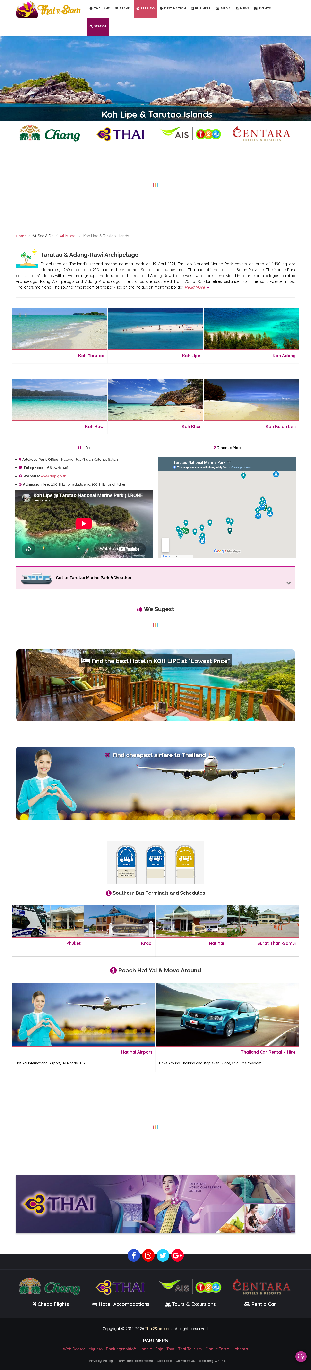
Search (100, 26)
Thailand (102, 8)
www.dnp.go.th (53, 476)
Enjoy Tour (165, 1347)
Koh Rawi (94, 426)
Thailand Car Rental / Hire (268, 1052)
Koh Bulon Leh (281, 426)
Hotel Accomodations (123, 1303)
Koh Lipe (191, 355)
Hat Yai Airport (136, 1052)
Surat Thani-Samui (276, 943)
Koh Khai (191, 426)
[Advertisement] (155, 182)
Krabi (146, 943)
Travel (125, 8)
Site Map (164, 1359)
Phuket (73, 943)
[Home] (49, 9)
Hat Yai (216, 943)
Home (21, 236)
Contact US (185, 1359)
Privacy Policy (101, 1359)
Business (202, 8)
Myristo (96, 1347)
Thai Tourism (190, 1347)
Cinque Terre (217, 1347)
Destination (175, 8)
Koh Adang (284, 355)
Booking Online (212, 1359)
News (244, 8)
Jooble (145, 1347)
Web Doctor (74, 1347)
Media (226, 8)
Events (265, 8)
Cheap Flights (53, 1303)
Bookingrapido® (121, 1347)
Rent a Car (263, 1303)
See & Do (148, 8)
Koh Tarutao (91, 355)
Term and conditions (135, 1359)
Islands (71, 236)
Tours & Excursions (194, 1303)
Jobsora (240, 1347)
